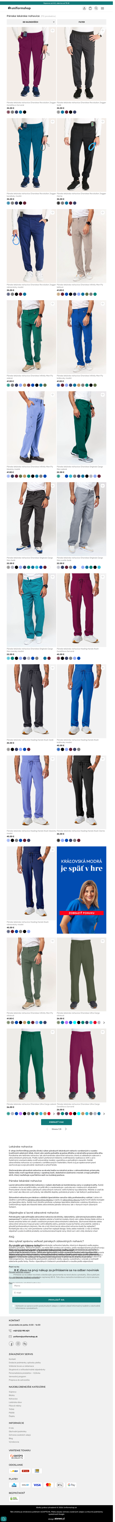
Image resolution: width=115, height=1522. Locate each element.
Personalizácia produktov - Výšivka (24, 1373)
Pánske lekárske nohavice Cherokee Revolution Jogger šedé (81, 103)
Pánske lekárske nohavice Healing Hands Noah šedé (30, 740)
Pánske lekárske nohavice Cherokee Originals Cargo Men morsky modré (30, 650)
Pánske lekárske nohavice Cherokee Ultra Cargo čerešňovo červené (78, 1105)
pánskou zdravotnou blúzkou (40, 1200)
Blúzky (12, 1395)
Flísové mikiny (15, 1406)
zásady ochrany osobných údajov (70, 1512)
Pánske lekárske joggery (20, 1272)
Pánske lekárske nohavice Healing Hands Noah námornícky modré (28, 923)
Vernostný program (17, 1376)
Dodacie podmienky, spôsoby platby (25, 1362)
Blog (11, 1438)
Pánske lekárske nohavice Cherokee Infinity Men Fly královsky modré (80, 377)
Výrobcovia (14, 1442)
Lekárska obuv (15, 1402)
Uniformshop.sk (70, 1507)
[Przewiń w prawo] (103, 1022)
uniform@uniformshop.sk (25, 1336)
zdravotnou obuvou (71, 1200)
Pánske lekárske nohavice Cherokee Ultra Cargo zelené (31, 1104)
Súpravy (12, 1392)
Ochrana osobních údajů (20, 1435)
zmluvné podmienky (94, 1512)
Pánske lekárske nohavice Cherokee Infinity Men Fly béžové (80, 286)
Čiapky (12, 1416)
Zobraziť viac (56, 1122)
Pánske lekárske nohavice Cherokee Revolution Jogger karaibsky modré (31, 194)
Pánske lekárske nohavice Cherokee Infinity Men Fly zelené (30, 377)
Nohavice (13, 1399)
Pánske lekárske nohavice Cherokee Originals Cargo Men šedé (30, 559)
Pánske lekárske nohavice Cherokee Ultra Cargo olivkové (78, 1014)
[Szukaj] (96, 8)
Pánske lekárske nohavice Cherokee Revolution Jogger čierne (81, 194)
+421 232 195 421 (20, 1331)
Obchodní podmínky (18, 1431)
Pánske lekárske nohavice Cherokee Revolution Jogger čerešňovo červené (31, 103)
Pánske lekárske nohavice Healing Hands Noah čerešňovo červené (78, 650)
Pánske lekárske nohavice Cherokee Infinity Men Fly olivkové (30, 1014)
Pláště (11, 1413)
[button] (46, 1242)
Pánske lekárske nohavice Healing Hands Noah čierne (81, 831)
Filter (82, 22)
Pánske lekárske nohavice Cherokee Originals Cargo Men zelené (80, 468)
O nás (11, 1428)
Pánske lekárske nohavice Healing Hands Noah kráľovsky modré (78, 741)
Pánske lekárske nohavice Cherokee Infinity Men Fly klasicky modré (30, 468)
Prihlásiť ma (56, 1300)
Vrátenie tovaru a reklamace (21, 1366)
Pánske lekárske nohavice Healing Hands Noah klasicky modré (31, 832)
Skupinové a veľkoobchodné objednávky (27, 1369)
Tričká (11, 1409)
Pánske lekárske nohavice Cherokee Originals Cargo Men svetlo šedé (80, 559)
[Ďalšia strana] (66, 1129)
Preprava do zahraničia (19, 1380)
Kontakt (12, 1359)
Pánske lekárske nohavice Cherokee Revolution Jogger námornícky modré (31, 286)
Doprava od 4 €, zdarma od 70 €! (56, 3)
